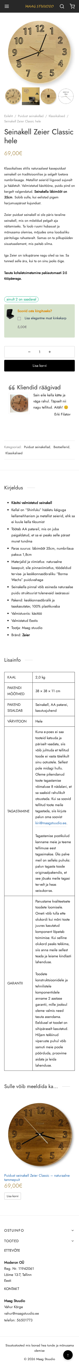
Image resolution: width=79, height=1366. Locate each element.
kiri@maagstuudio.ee (50, 822)
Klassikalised (57, 116)
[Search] (61, 6)
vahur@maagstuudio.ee (21, 1313)
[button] (12, 1195)
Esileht (8, 116)
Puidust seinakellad (31, 116)
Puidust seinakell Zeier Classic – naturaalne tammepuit (37, 1177)
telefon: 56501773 (18, 1320)
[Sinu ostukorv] (72, 6)
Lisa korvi (40, 365)
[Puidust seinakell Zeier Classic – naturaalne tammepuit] (39, 1134)
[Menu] (6, 6)
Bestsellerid (61, 447)
